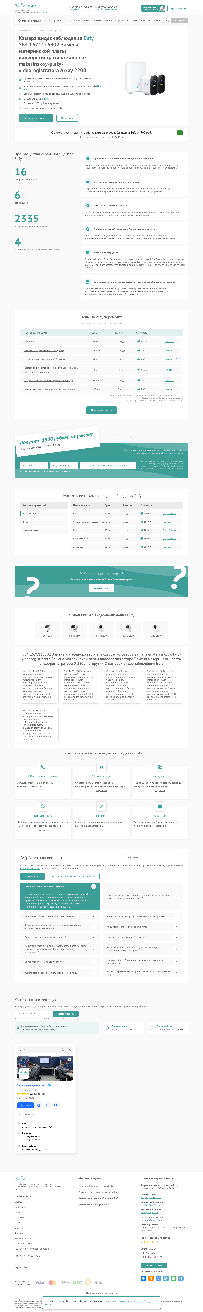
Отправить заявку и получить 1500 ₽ (108, 465)
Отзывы (86, 20)
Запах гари (78, 546)
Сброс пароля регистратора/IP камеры (45, 359)
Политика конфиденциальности (101, 1293)
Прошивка (30, 341)
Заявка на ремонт (141, 20)
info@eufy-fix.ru (149, 1212)
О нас (76, 20)
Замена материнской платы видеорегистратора (49, 389)
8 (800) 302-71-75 (150, 1204)
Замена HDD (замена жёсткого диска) (44, 350)
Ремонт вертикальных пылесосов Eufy (98, 1191)
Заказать (169, 341)
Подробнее (101, 790)
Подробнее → (169, 513)
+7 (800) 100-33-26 (108, 7)
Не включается (80, 513)
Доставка (97, 20)
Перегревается (80, 530)
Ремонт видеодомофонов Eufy (94, 1204)
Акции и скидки (122, 20)
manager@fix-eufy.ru (152, 1219)
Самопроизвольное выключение (88, 521)
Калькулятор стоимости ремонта (32, 1248)
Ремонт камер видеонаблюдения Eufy (98, 1198)
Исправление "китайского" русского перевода (48, 380)
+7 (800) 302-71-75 (31, 1139)
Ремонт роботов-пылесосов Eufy (95, 1185)
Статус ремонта (180, 20)
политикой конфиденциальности (57, 471)
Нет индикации (80, 538)
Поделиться (143, 1278)
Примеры (20, 1206)
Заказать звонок (101, 588)
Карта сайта (21, 1267)
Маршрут (28, 1105)
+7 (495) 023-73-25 (82, 7)
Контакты (156, 20)
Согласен (151, 1302)
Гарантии (108, 20)
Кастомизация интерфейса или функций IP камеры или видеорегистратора (51, 369)
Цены (66, 20)
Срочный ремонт (53, 20)
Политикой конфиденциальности (76, 1019)
